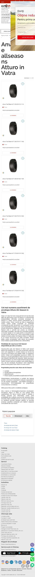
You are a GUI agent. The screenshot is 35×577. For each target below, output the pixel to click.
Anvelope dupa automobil (8, 520)
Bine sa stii (4, 525)
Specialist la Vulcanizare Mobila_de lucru (12, 530)
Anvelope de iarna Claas (11, 425)
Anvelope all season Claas (11, 430)
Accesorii (4, 4)
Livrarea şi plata (5, 516)
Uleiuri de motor (5, 454)
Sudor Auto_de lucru (6, 532)
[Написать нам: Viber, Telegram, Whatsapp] (32, 565)
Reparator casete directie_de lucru (10, 508)
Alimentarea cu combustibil (8, 475)
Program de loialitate (6, 527)
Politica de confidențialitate (8, 493)
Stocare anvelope (5, 466)
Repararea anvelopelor (7, 478)
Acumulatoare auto (6, 456)
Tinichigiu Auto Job (6, 502)
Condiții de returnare (6, 492)
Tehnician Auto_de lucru (7, 501)
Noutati (3, 486)
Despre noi (4, 484)
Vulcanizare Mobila (6, 464)
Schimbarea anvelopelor (7, 467)
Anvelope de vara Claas (10, 427)
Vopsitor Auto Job (5, 497)
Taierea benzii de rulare (7, 469)
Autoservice (5, 13)
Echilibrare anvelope (6, 480)
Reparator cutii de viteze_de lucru (10, 506)
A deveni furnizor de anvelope (9, 495)
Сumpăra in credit (6, 518)
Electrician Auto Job (6, 504)
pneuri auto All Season (17, 317)
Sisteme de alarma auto (7, 459)
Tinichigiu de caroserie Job (8, 536)
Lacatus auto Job (5, 511)
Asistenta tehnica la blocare (8, 473)
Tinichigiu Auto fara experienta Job (10, 537)
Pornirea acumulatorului (7, 476)
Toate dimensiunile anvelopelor (9, 521)
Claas (5, 423)
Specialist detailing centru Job (9, 534)
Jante (2, 452)
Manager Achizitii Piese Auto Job (9, 529)
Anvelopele (4, 450)
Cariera (3, 16)
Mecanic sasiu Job (6, 539)
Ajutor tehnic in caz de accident (9, 471)
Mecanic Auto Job (6, 499)
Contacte (3, 490)
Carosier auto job (5, 510)
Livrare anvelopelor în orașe (8, 523)
